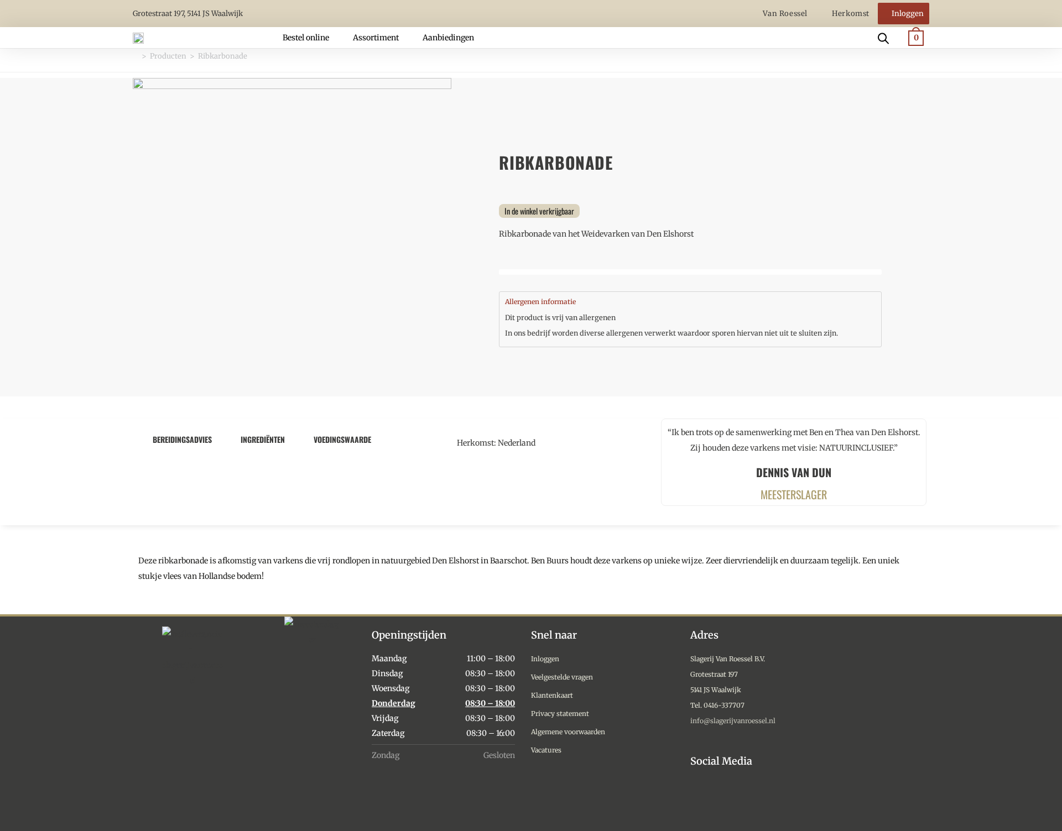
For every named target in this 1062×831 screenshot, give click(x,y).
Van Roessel (786, 13)
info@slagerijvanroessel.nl (732, 721)
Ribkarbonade (222, 56)
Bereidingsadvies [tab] (182, 439)
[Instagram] (697, 798)
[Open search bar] (883, 37)
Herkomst (851, 13)
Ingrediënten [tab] (263, 439)
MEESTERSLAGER (794, 494)
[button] (312, 37)
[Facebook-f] (723, 798)
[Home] (135, 56)
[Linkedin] (748, 798)
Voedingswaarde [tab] (342, 439)
